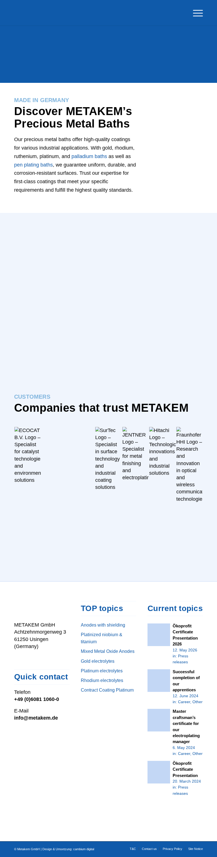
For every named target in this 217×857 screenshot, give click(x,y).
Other (197, 702)
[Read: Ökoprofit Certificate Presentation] (158, 772)
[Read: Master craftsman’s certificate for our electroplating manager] (158, 720)
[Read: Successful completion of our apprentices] (158, 680)
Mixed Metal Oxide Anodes (107, 651)
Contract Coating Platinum (107, 689)
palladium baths (89, 156)
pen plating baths (33, 165)
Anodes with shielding (103, 624)
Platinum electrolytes (102, 670)
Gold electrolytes (97, 661)
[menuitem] (195, 12)
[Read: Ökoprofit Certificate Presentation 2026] (158, 634)
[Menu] (195, 12)
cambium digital (83, 849)
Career (184, 702)
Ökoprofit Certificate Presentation (185, 769)
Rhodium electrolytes (102, 680)
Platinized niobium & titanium (101, 638)
